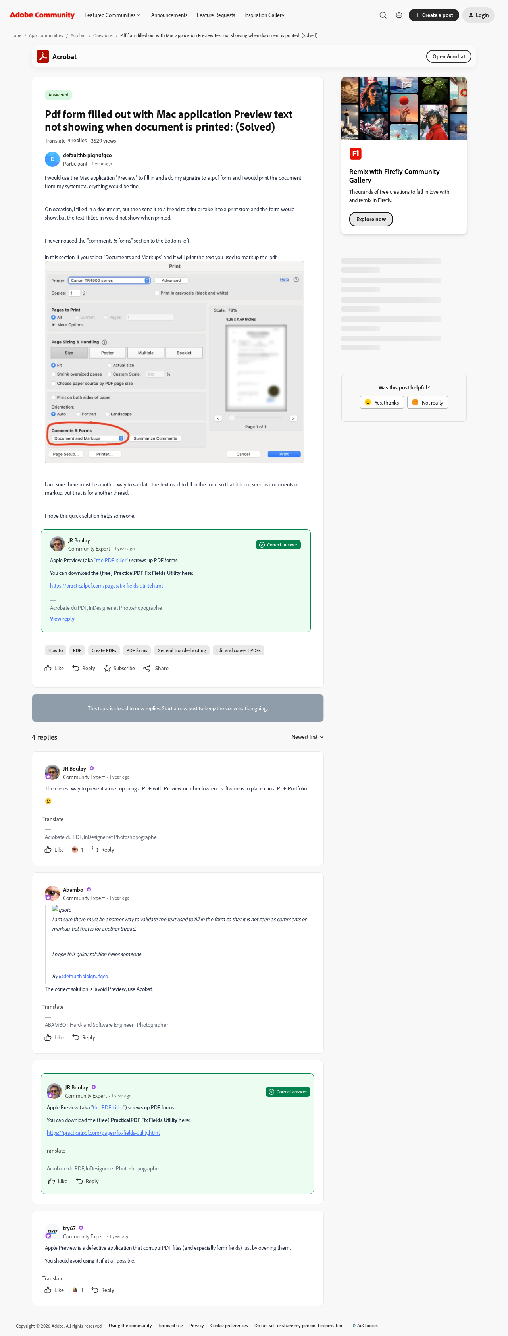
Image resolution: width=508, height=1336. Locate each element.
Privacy (196, 1325)
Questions (103, 35)
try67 (69, 1227)
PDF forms (137, 650)
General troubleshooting (182, 650)
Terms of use (170, 1325)
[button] (434, 15)
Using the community (130, 1325)
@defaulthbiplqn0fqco (83, 976)
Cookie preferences (229, 1325)
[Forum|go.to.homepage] (42, 15)
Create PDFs (104, 650)
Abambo (73, 889)
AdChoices (367, 1325)
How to (55, 650)
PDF (77, 650)
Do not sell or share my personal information (299, 1325)
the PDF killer (111, 560)
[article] (177, 810)
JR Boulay (79, 540)
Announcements (169, 15)
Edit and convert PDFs (238, 650)
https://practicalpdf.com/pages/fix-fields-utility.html (106, 585)
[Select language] (399, 15)
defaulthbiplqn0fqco (87, 155)
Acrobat (78, 35)
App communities (46, 35)
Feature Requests (216, 15)
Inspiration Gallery (264, 15)
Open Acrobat (449, 56)
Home (15, 35)
